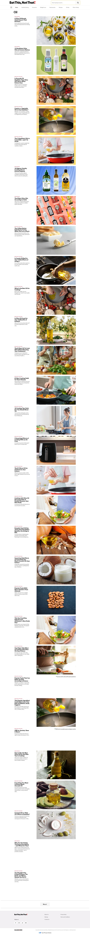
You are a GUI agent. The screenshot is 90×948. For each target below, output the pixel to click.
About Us (47, 914)
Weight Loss (43, 7)
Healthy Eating (25, 7)
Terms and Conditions (65, 917)
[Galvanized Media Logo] (18, 929)
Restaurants (52, 7)
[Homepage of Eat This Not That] (21, 914)
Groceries (34, 7)
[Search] (78, 3)
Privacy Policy (63, 914)
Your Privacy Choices (46, 932)
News (16, 7)
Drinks (67, 7)
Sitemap (46, 917)
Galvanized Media (44, 929)
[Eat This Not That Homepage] (22, 2)
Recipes (61, 7)
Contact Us (47, 919)
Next (45, 904)
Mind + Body (76, 7)
